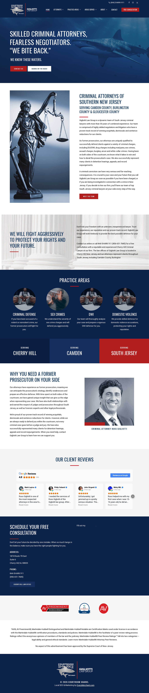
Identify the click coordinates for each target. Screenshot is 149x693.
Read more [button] (23, 505)
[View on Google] (21, 488)
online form (91, 525)
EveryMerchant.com (85, 685)
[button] (18, 68)
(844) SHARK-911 (117, 3)
